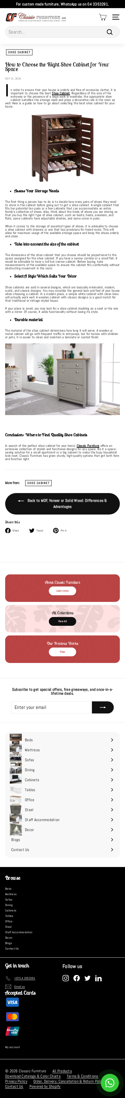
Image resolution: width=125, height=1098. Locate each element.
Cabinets (10, 910)
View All (62, 621)
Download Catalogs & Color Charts (33, 1076)
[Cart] (103, 17)
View (62, 652)
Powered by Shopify (45, 1086)
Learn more (62, 591)
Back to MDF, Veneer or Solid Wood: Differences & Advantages (66, 503)
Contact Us (12, 948)
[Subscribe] (103, 707)
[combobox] (62, 32)
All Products (62, 1071)
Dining (9, 905)
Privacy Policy (16, 1081)
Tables (9, 916)
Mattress (11, 894)
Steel (8, 927)
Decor (8, 938)
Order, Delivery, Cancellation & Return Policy (68, 1081)
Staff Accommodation (18, 932)
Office (9, 921)
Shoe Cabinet (19, 52)
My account (12, 1047)
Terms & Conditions (82, 1076)
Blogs (8, 943)
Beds (8, 889)
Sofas (8, 899)
